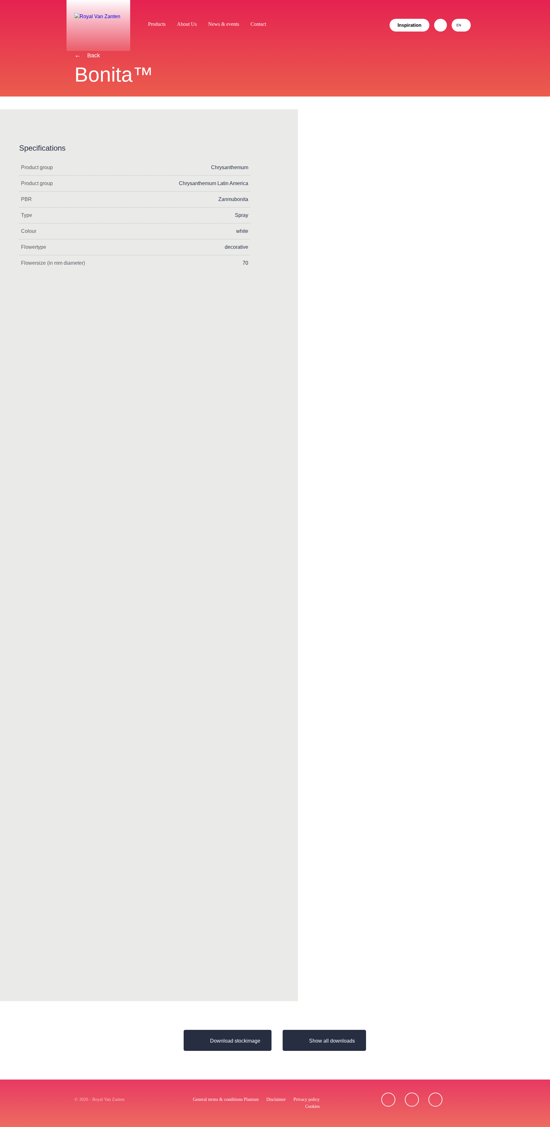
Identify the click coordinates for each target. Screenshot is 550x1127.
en (458, 25)
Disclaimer (276, 1099)
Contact (258, 24)
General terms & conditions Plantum (226, 1099)
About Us (187, 24)
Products (157, 24)
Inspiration (409, 25)
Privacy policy (306, 1099)
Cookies (312, 1106)
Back (93, 55)
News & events (223, 24)
